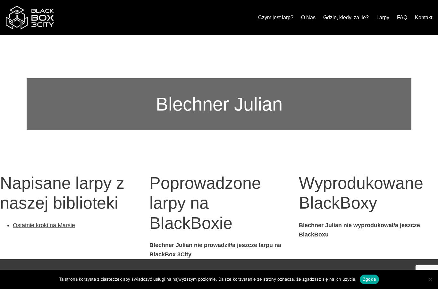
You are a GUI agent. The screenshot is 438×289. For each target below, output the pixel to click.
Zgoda (369, 279)
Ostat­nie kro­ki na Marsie (44, 225)
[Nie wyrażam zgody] (430, 279)
